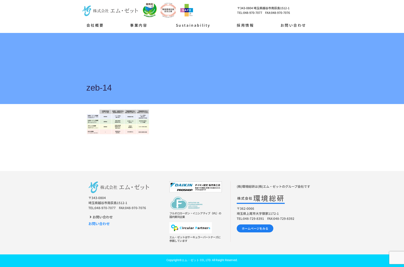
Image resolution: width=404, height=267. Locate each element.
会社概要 (95, 25)
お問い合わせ (293, 25)
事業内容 (138, 25)
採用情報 (245, 25)
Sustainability (193, 25)
